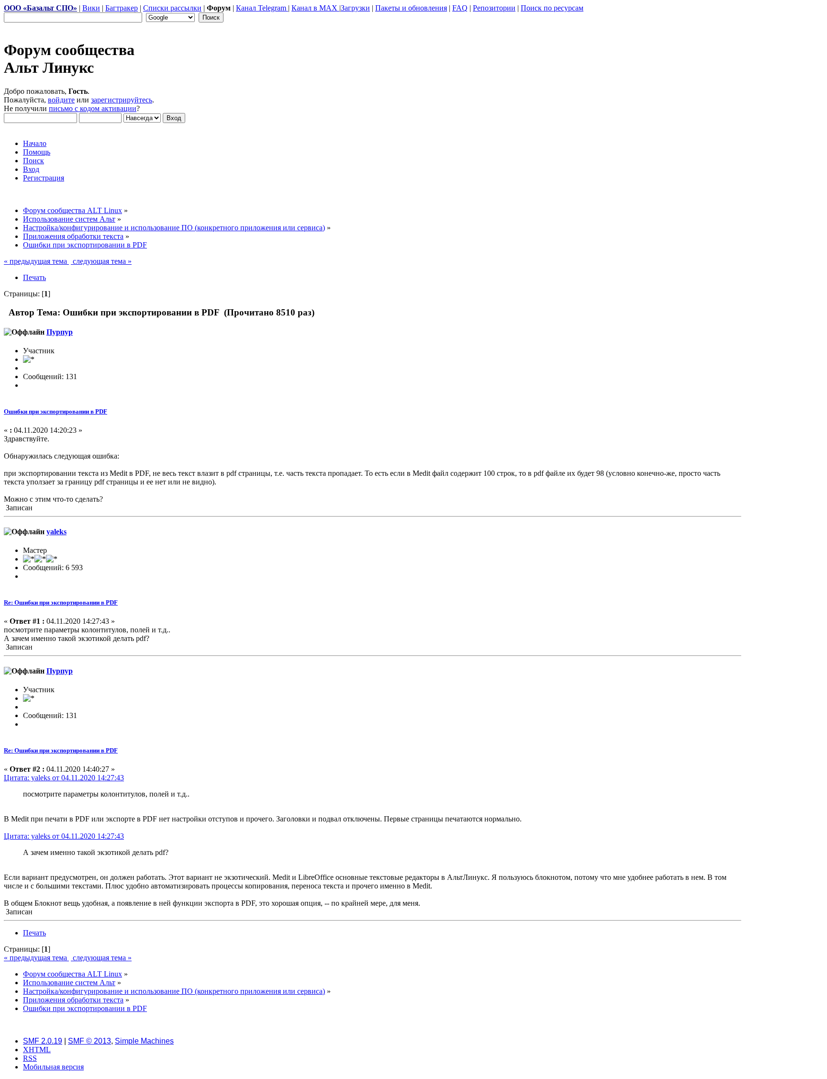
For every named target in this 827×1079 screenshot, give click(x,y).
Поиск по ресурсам (552, 8)
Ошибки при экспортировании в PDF (55, 411)
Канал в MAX (315, 8)
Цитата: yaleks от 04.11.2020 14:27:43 (64, 778)
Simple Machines (144, 1041)
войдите (61, 100)
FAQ (460, 8)
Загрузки (355, 8)
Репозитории (494, 8)
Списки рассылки (172, 8)
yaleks (56, 532)
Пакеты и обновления (411, 8)
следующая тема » (101, 261)
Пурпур (59, 332)
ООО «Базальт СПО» (40, 8)
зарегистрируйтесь (121, 100)
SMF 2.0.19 (42, 1041)
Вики (91, 8)
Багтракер (121, 8)
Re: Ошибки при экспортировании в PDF (61, 602)
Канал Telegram (262, 8)
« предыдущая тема (36, 261)
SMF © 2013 (89, 1041)
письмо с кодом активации (92, 108)
